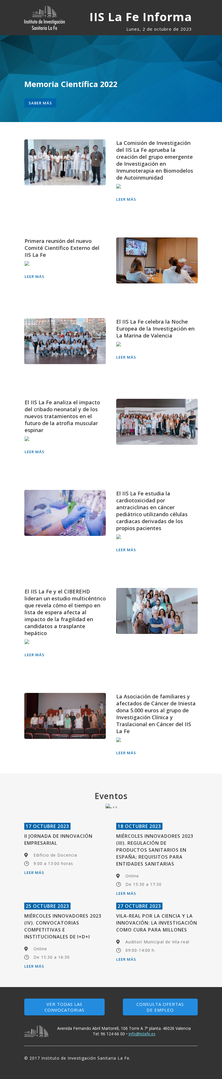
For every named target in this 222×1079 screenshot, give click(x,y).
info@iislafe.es (142, 1033)
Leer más (126, 199)
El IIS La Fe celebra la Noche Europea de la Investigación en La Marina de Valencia (155, 328)
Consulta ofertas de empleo (160, 1007)
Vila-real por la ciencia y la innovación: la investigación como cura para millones (156, 923)
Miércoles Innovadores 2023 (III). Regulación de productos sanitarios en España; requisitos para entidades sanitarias (154, 850)
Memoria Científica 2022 (70, 84)
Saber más (40, 103)
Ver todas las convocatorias (64, 1007)
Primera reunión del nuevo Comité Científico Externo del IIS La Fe (62, 247)
